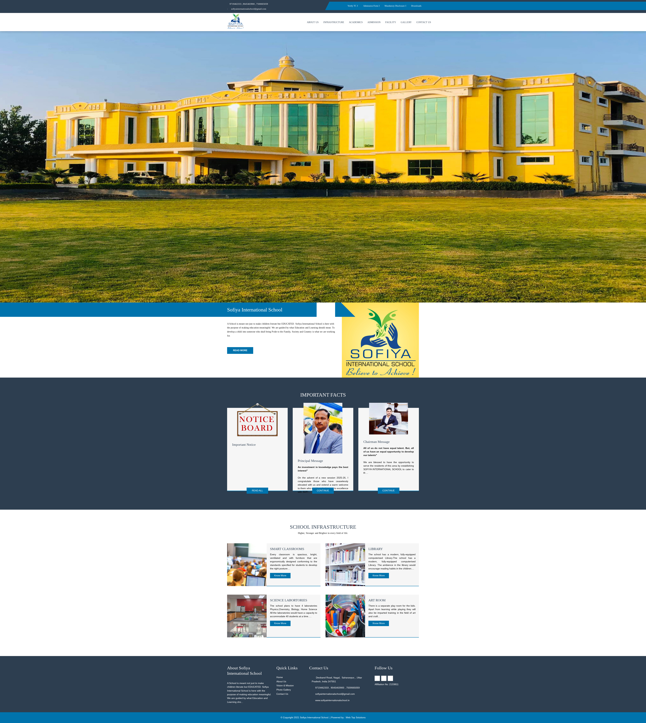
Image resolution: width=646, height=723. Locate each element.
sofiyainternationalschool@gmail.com (248, 9)
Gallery (406, 22)
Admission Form (370, 6)
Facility (390, 22)
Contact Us (423, 22)
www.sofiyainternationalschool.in (332, 700)
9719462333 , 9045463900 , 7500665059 (249, 4)
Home (279, 677)
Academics (356, 22)
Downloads (416, 6)
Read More (240, 350)
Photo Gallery (283, 689)
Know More (280, 575)
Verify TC (352, 6)
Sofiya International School (314, 717)
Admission (374, 22)
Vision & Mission (285, 685)
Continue (323, 490)
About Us (313, 22)
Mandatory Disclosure (395, 6)
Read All (257, 490)
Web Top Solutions (356, 717)
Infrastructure (333, 22)
